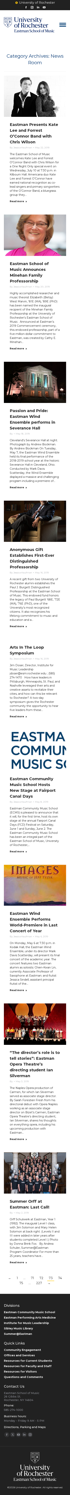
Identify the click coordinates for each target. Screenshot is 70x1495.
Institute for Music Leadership (26, 1323)
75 (21, 1283)
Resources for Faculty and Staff (28, 1366)
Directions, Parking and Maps (25, 1427)
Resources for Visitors (20, 1371)
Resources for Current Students (28, 1360)
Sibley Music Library (18, 1328)
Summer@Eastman (18, 1334)
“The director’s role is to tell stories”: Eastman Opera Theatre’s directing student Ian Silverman (35, 1064)
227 (39, 1283)
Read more (17, 201)
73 (51, 1278)
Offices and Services (19, 1355)
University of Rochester (37, 2)
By (21, 147)
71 (32, 1278)
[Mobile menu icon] (62, 25)
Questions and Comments (23, 1377)
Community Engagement (22, 1350)
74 (60, 1278)
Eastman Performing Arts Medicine (30, 1317)
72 (41, 1278)
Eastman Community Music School (29, 1312)
